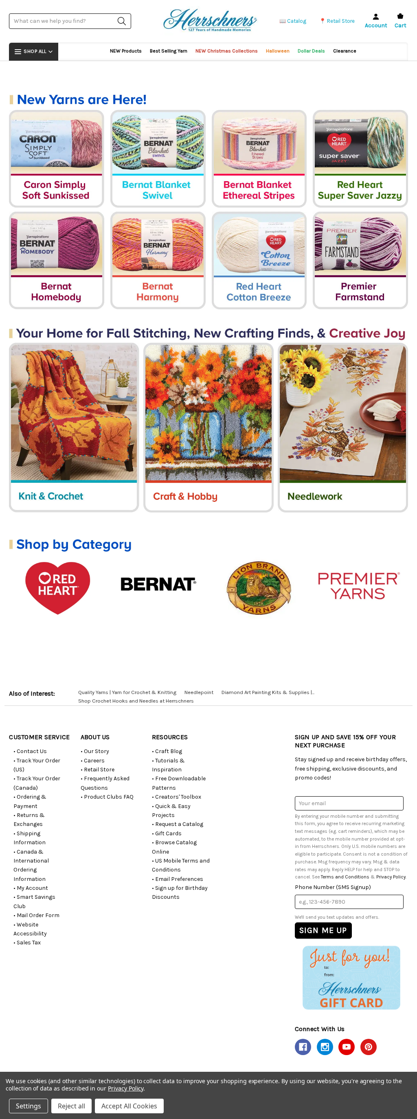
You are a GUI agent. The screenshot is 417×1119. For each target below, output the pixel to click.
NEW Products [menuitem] (126, 51)
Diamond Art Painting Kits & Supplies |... (268, 692)
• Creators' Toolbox (176, 796)
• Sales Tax (27, 942)
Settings (28, 1105)
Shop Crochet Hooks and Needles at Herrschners (136, 701)
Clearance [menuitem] (344, 51)
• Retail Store (97, 769)
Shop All (35, 51)
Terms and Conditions (345, 877)
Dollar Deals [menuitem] (311, 51)
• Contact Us (30, 751)
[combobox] (70, 20)
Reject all (71, 1105)
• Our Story (95, 751)
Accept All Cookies (129, 1105)
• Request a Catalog (177, 824)
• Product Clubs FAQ (107, 796)
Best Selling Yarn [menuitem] (168, 51)
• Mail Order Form (36, 915)
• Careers (93, 760)
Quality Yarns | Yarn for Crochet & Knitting (127, 692)
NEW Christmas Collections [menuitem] (226, 51)
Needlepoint (198, 692)
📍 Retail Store (337, 21)
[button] (351, 977)
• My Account (30, 888)
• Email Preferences (177, 879)
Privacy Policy (391, 877)
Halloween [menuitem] (278, 51)
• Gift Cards (167, 833)
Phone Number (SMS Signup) (333, 887)
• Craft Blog (167, 751)
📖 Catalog (292, 21)
